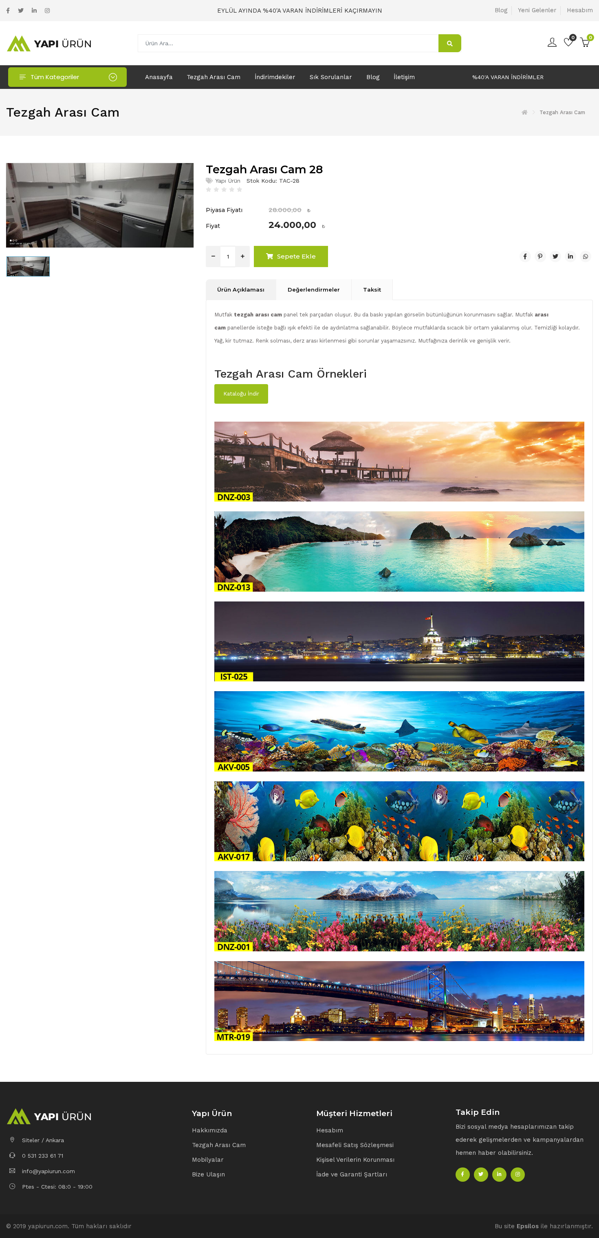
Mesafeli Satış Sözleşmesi (355, 1145)
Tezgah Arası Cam (213, 77)
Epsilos (528, 1226)
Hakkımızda (209, 1130)
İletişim (404, 77)
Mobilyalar (208, 1159)
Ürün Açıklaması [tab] (240, 289)
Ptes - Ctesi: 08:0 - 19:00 (56, 1186)
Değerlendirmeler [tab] (314, 289)
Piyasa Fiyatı (224, 210)
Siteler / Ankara (42, 1140)
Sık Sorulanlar (331, 77)
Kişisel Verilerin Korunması (355, 1159)
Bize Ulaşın (208, 1174)
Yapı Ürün (227, 180)
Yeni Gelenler (537, 10)
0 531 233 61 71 (41, 1155)
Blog (501, 10)
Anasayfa (159, 77)
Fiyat (213, 226)
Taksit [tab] (372, 289)
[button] (250, 1114)
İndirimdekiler (275, 77)
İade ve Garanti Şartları (351, 1174)
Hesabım (580, 10)
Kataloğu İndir (241, 394)
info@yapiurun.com (47, 1171)
